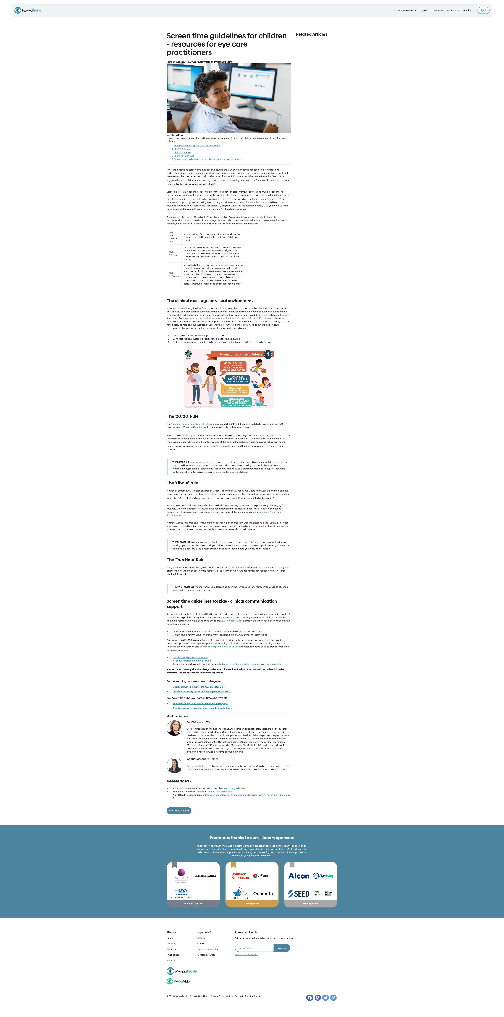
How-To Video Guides (231, 620)
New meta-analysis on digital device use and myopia (200, 703)
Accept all (241, 1012)
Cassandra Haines (196, 763)
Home (170, 934)
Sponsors (171, 957)
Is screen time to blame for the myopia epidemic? (198, 686)
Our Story (171, 940)
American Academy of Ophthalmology (191, 424)
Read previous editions (246, 951)
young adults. (274, 664)
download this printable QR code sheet (220, 646)
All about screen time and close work (192, 660)
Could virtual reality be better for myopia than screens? (202, 691)
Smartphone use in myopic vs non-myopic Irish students (202, 708)
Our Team (171, 946)
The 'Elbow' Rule (182, 152)
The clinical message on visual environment (197, 145)
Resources (437, 10)
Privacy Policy (217, 992)
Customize (260, 1012)
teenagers (256, 664)
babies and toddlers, (230, 664)
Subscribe (281, 945)
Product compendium (208, 946)
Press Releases (174, 951)
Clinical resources (206, 951)
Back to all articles (179, 807)
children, (246, 664)
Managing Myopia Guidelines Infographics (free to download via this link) (222, 318)
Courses (424, 10)
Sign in (483, 10)
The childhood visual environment (190, 657)
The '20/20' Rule (182, 149)
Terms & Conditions (199, 992)
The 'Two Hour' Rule (184, 155)
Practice (467, 10)
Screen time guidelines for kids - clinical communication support (208, 159)
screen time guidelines (233, 785)
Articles (201, 934)
